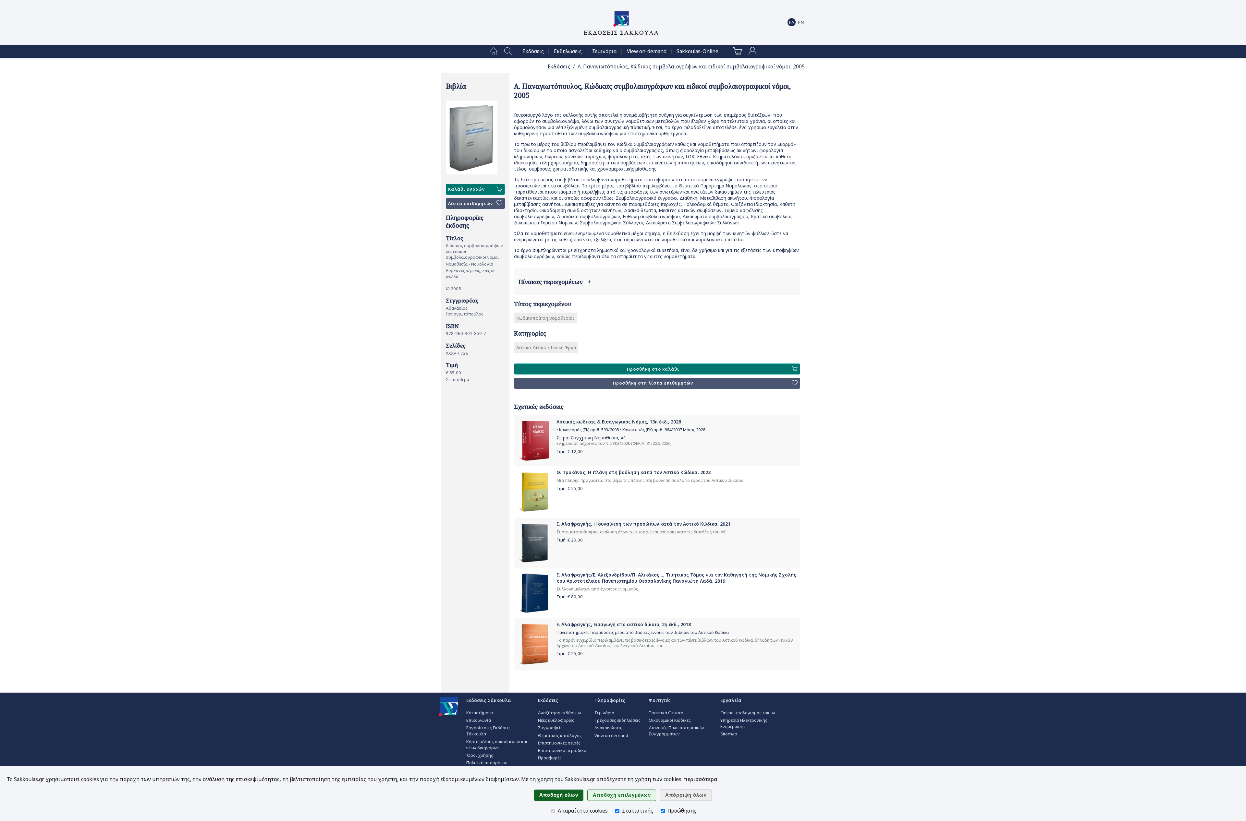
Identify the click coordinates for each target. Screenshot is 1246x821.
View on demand (611, 735)
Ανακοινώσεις (608, 728)
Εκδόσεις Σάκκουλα (488, 700)
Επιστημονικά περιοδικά (562, 750)
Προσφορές (550, 758)
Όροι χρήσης (479, 755)
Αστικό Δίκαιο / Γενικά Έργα (546, 347)
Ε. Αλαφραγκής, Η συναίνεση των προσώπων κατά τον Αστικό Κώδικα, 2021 (643, 524)
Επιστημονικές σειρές (559, 743)
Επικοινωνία (478, 720)
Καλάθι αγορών (466, 189)
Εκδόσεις (533, 51)
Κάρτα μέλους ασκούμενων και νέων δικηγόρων (496, 745)
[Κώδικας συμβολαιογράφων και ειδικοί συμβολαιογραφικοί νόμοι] (475, 138)
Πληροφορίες (609, 700)
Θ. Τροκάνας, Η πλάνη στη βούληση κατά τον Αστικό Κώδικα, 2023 (633, 472)
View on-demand (646, 51)
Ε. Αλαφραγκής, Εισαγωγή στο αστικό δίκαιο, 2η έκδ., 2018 (623, 624)
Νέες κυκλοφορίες (556, 720)
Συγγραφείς (550, 728)
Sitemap (728, 734)
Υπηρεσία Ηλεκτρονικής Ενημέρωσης (743, 723)
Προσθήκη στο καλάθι (653, 369)
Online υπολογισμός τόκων (747, 713)
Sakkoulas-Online (697, 51)
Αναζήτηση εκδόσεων (559, 713)
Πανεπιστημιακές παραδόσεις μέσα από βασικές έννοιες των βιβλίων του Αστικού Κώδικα (642, 632)
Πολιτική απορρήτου (486, 763)
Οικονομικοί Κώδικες (670, 720)
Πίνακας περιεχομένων (555, 282)
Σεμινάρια (604, 51)
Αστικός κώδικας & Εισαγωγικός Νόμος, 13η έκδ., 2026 (618, 422)
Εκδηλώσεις (568, 51)
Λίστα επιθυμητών (470, 203)
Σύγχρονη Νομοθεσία (594, 437)
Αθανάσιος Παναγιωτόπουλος (464, 311)
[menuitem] (494, 51)
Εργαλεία (730, 700)
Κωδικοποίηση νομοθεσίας (545, 318)
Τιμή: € (569, 451)
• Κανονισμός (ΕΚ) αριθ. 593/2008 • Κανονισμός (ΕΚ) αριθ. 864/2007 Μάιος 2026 (630, 430)
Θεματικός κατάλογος (560, 735)
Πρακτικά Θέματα (666, 713)
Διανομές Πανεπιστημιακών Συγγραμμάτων (676, 731)
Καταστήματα (479, 713)
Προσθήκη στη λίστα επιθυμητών (653, 383)
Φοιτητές (660, 700)
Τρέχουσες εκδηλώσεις (617, 720)
